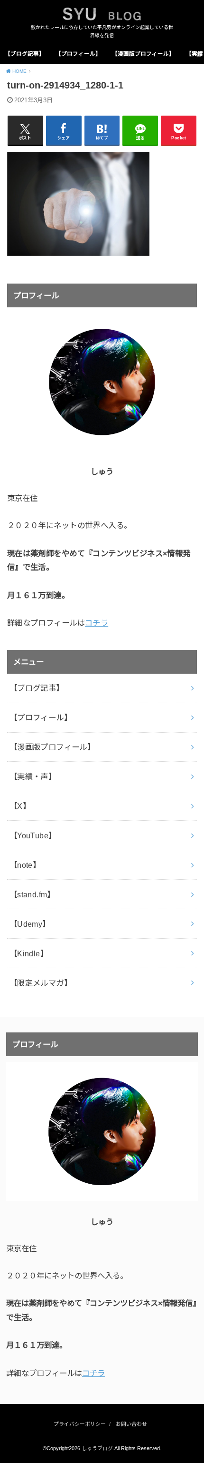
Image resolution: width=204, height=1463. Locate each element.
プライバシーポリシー (80, 1424)
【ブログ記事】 (25, 54)
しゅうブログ (97, 1448)
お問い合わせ (131, 1424)
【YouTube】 (32, 835)
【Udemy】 (29, 924)
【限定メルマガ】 (40, 983)
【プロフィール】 (78, 54)
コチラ (96, 623)
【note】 (24, 865)
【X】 (19, 806)
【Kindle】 (28, 953)
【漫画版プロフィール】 (143, 54)
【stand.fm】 (32, 894)
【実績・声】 (32, 776)
